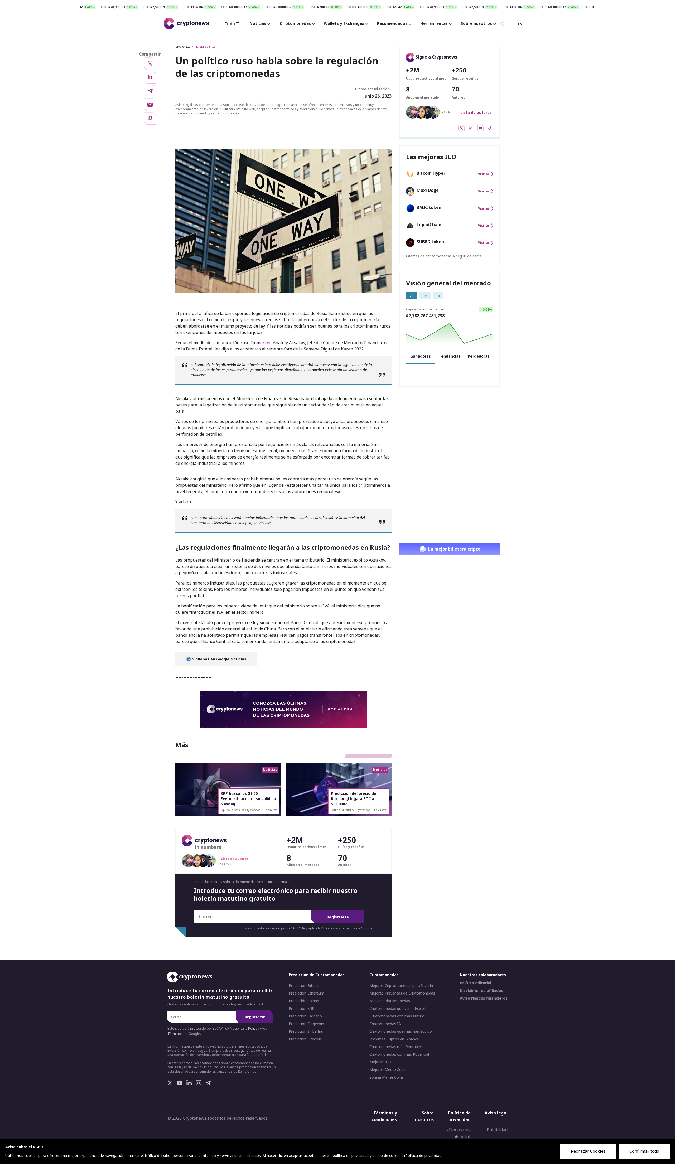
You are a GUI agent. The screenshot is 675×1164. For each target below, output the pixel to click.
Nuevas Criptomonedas (389, 1001)
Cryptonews (182, 46)
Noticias (257, 23)
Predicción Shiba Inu (306, 1031)
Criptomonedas (295, 23)
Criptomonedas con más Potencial (399, 1054)
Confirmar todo (644, 1151)
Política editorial (475, 983)
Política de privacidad (459, 1116)
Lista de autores (476, 112)
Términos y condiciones (384, 1116)
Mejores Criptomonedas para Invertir (401, 985)
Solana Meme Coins (386, 1077)
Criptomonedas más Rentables (396, 1047)
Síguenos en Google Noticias (218, 658)
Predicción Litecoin (305, 1039)
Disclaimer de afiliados (481, 990)
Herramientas (434, 23)
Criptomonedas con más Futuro (397, 1016)
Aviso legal (496, 1113)
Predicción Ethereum (306, 993)
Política (326, 928)
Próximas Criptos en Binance (394, 1039)
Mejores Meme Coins (387, 1070)
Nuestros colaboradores (483, 974)
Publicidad (497, 1130)
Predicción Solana (304, 1001)
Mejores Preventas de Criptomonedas (402, 993)
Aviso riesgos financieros (484, 998)
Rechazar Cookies (588, 1151)
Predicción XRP (301, 1008)
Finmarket (260, 342)
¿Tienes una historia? (459, 1133)
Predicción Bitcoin (304, 985)
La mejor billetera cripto (454, 549)
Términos (348, 928)
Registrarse (338, 916)
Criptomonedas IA (385, 1024)
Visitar (483, 174)
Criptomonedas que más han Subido (400, 1031)
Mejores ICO (380, 1062)
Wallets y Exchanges (344, 23)
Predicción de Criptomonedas (317, 974)
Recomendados (392, 23)
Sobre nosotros (476, 23)
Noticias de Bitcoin (206, 46)
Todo (230, 23)
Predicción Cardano (305, 1016)
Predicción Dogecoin (306, 1024)
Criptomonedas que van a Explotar (399, 1008)
